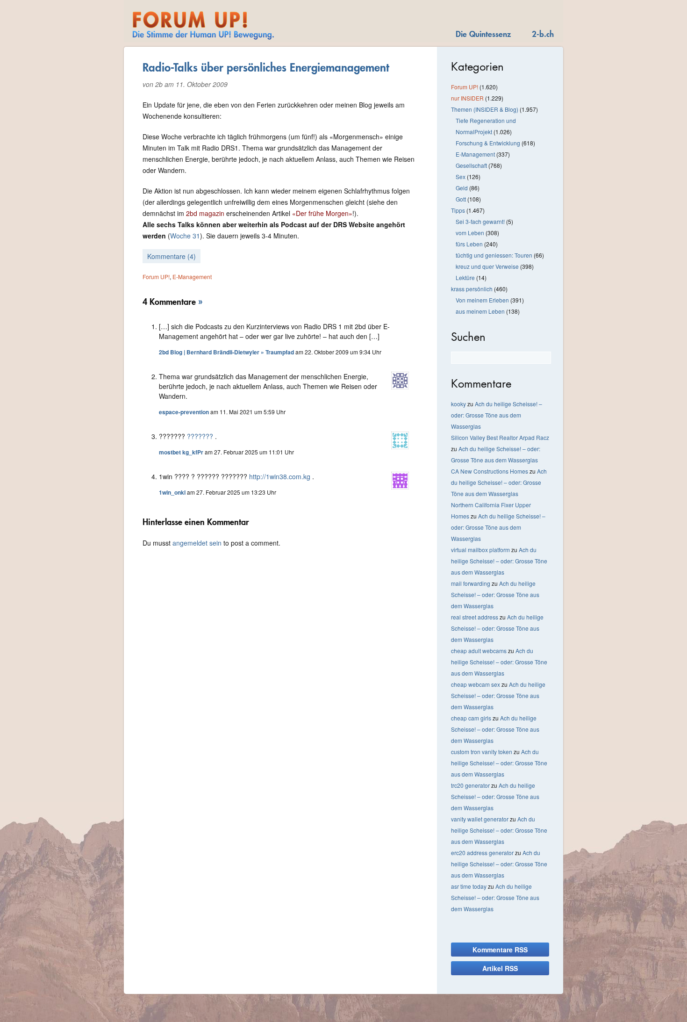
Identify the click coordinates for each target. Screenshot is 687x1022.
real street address (474, 617)
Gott (461, 199)
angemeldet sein (197, 542)
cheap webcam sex (475, 684)
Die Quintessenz (483, 34)
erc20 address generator (482, 852)
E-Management (192, 277)
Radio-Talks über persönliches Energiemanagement (266, 67)
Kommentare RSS (500, 949)
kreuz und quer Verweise (487, 266)
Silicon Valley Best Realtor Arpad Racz (500, 437)
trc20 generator (470, 785)
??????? (200, 436)
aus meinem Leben (480, 311)
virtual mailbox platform (480, 550)
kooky (458, 404)
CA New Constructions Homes (489, 471)
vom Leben (470, 233)
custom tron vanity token (481, 752)
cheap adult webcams (479, 651)
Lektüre (465, 277)
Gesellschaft (471, 165)
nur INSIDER (467, 98)
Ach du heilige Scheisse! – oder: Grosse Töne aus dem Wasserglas (496, 415)
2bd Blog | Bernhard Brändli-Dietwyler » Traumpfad (226, 352)
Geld (462, 188)
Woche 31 (185, 235)
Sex (460, 176)
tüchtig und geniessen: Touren (494, 255)
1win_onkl (172, 492)
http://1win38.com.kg (279, 476)
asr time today (469, 886)
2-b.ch (543, 34)
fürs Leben (469, 244)
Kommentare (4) (171, 256)
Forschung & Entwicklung (488, 143)
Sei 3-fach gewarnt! (480, 221)
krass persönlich (472, 289)
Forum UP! (156, 277)
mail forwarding (470, 583)
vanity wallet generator (479, 819)
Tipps (458, 210)
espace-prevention (184, 412)
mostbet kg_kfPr (181, 452)
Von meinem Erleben (482, 300)
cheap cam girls (471, 718)
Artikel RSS (500, 968)
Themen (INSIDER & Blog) (484, 109)
